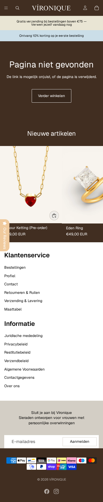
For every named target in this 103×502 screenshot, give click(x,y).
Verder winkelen (51, 95)
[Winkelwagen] (96, 8)
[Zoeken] (17, 8)
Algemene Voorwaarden (24, 369)
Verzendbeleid (16, 360)
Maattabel (13, 309)
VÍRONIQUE (57, 479)
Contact (11, 284)
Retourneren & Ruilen (22, 292)
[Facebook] (47, 491)
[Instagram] (56, 491)
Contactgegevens (19, 377)
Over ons (12, 386)
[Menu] (6, 8)
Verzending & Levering (23, 300)
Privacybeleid (15, 344)
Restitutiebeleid (17, 352)
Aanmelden (79, 441)
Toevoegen (58, 215)
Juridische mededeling (23, 335)
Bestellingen (15, 267)
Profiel (9, 275)
